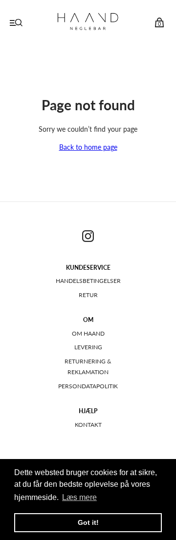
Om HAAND (88, 333)
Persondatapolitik (88, 386)
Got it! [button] (88, 522)
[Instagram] (88, 237)
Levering (88, 347)
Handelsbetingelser (88, 280)
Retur (88, 295)
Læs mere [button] (79, 497)
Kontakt (88, 424)
